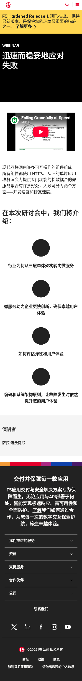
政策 (41, 659)
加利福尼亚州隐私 (20, 667)
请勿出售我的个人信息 (58, 667)
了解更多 (23, 27)
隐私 (56, 659)
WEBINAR (10, 45)
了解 (37, 510)
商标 (25, 659)
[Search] (67, 4)
